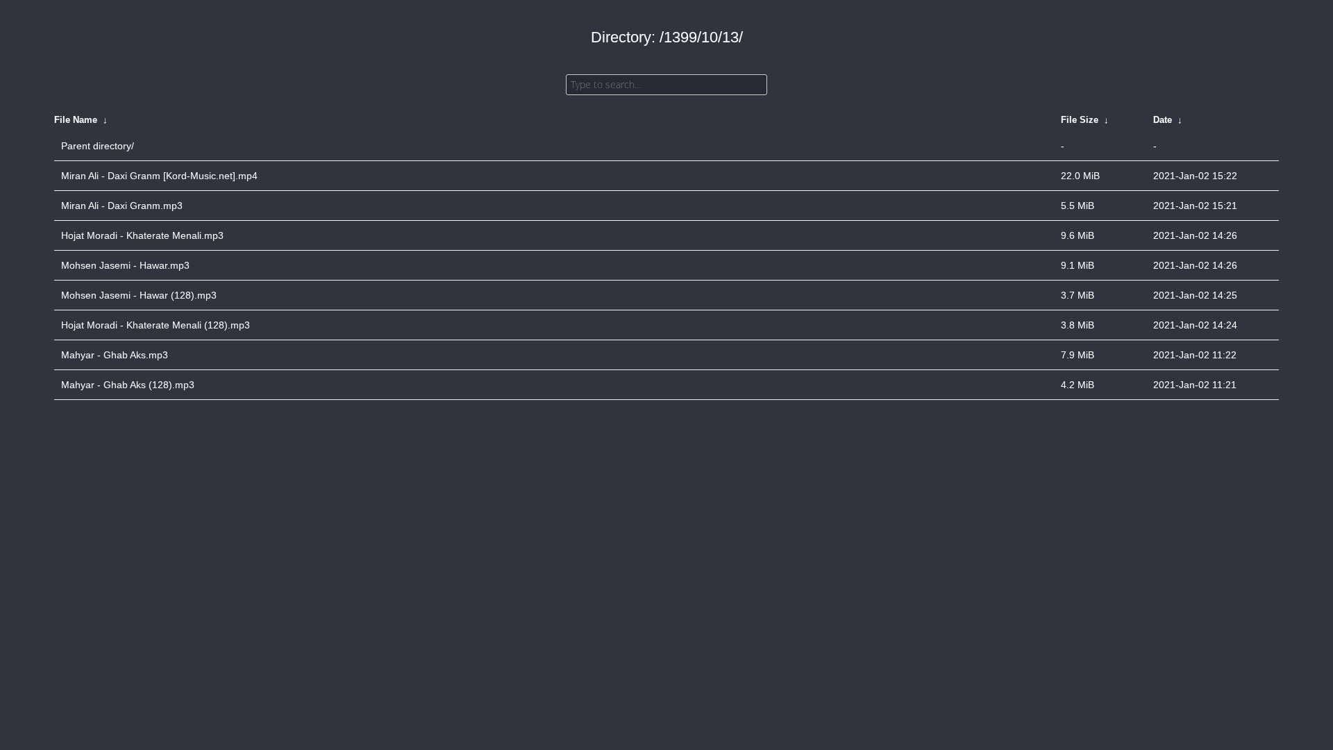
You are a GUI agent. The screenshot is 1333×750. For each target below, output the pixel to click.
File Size (1079, 120)
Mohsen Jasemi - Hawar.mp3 (125, 265)
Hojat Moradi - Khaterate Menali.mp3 (142, 235)
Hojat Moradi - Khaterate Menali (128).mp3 (155, 325)
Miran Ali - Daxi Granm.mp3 (122, 205)
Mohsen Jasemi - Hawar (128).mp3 (139, 295)
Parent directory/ (97, 145)
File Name (75, 120)
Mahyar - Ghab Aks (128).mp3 (127, 384)
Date (1162, 120)
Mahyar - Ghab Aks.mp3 (114, 354)
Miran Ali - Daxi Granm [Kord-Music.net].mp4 (159, 175)
